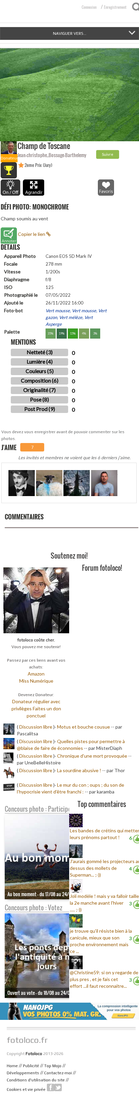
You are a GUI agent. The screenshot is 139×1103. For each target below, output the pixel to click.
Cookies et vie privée (26, 1089)
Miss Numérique (36, 681)
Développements (23, 1073)
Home (12, 1065)
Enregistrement (115, 7)
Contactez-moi (58, 1073)
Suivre (107, 154)
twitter (58, 1087)
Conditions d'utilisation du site (36, 1080)
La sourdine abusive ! (79, 770)
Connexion (89, 7)
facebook (50, 1087)
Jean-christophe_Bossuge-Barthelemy (52, 154)
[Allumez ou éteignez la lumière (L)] (10, 187)
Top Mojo (52, 1065)
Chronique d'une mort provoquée (92, 756)
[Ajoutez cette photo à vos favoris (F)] (106, 187)
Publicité (31, 1065)
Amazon (36, 674)
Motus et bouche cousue (84, 727)
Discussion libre (35, 727)
